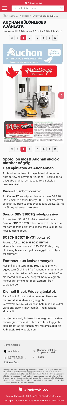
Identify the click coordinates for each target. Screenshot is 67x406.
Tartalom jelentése (51, 396)
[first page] (12, 37)
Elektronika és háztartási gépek (16, 358)
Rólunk (9, 396)
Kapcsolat (19, 396)
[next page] (49, 37)
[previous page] (17, 37)
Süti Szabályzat (33, 396)
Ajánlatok (24, 16)
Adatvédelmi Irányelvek (27, 400)
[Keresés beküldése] (61, 8)
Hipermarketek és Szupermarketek (47, 351)
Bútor (41, 357)
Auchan (13, 16)
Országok (8, 400)
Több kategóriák (11, 362)
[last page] (55, 37)
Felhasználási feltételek (52, 400)
